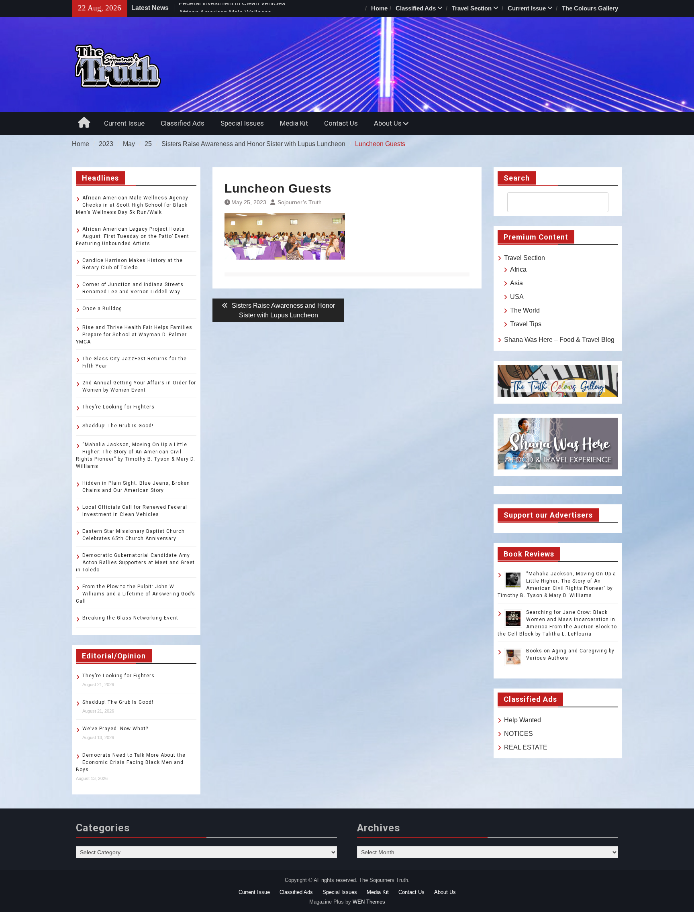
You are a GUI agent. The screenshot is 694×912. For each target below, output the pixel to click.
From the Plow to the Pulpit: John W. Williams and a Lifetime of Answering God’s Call (135, 594)
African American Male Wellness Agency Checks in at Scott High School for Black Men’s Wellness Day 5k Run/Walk (132, 205)
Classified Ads (416, 8)
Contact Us (341, 123)
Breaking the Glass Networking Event (130, 618)
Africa (518, 269)
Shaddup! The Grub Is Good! (117, 426)
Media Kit (294, 123)
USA (517, 296)
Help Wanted (522, 720)
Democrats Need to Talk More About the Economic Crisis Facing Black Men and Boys (131, 762)
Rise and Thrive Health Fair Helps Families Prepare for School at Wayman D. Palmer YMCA (134, 335)
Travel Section (472, 8)
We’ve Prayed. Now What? (115, 728)
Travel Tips (525, 324)
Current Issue (527, 8)
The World (525, 310)
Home (379, 8)
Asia (516, 283)
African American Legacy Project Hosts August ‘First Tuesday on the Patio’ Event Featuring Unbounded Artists (132, 236)
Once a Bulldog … (105, 308)
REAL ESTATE (525, 747)
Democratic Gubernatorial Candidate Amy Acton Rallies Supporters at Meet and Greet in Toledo (135, 562)
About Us (388, 123)
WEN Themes (369, 902)
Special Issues (242, 123)
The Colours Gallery (590, 8)
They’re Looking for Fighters (118, 407)
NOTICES (518, 733)
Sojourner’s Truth (300, 202)
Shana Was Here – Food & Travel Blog (559, 339)
